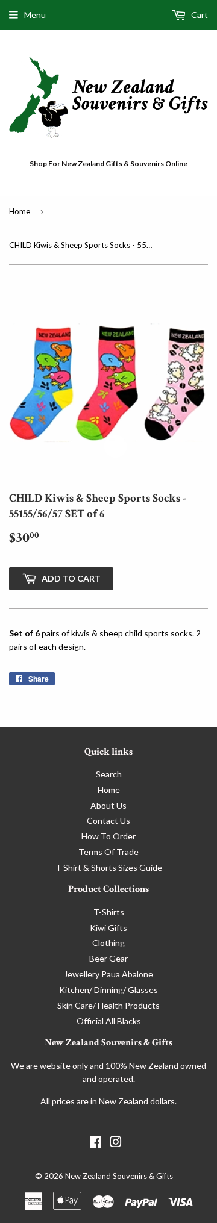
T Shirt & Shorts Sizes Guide (108, 867)
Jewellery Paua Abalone (108, 974)
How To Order (108, 836)
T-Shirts (108, 912)
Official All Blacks (109, 1021)
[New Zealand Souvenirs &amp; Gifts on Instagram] (116, 1143)
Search (109, 774)
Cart (198, 15)
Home (19, 211)
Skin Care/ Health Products (108, 1005)
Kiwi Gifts (108, 928)
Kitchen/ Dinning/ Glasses (108, 990)
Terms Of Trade (108, 852)
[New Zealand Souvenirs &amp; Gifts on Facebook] (95, 1143)
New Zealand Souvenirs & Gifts (119, 1176)
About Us (108, 805)
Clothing (108, 943)
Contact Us (108, 820)
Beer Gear (108, 958)
